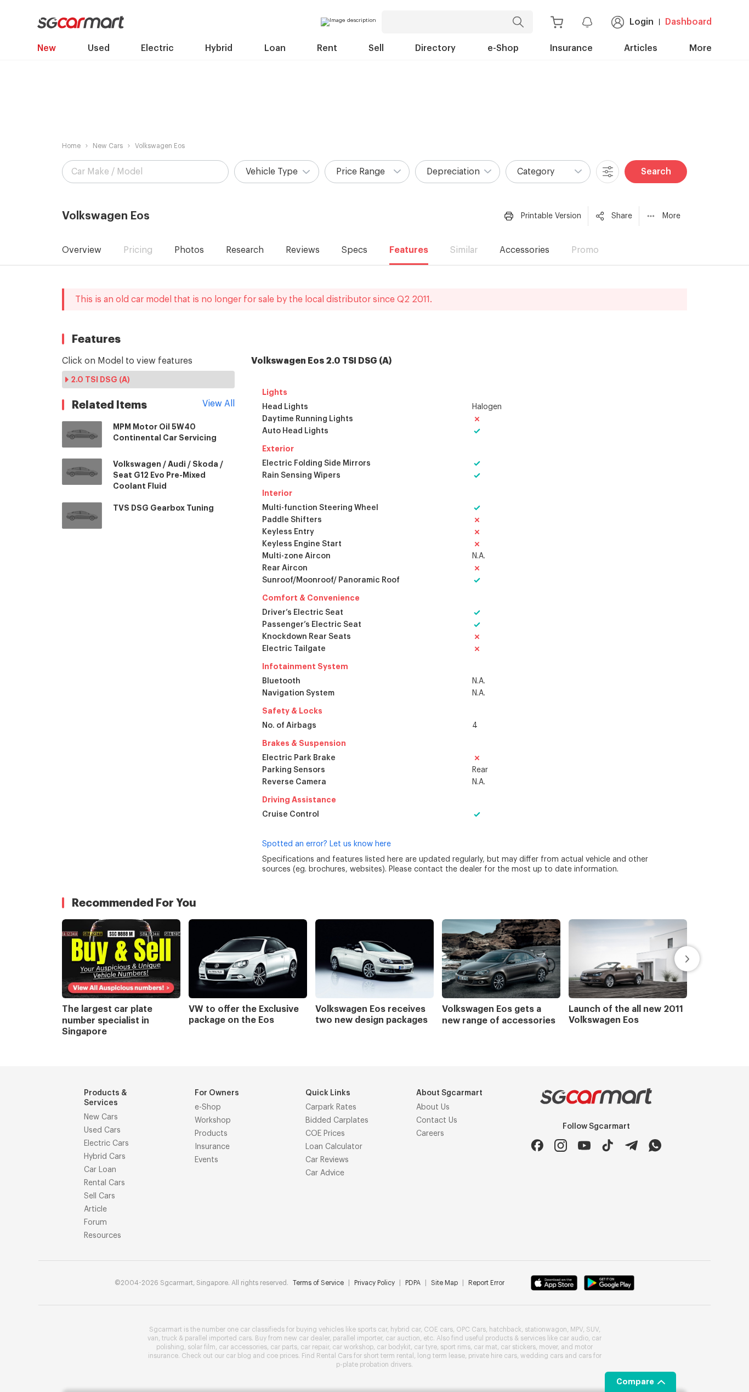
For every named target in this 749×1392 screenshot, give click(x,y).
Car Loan (100, 1170)
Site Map (444, 1283)
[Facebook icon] (537, 1145)
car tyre (425, 1347)
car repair (314, 1347)
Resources (102, 1236)
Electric (157, 48)
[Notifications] (587, 22)
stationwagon (546, 1329)
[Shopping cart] (557, 22)
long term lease (441, 1356)
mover (548, 1347)
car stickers (518, 1347)
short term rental (389, 1356)
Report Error (486, 1283)
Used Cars (102, 1130)
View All (218, 403)
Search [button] (656, 171)
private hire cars (492, 1356)
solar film (201, 1347)
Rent (327, 48)
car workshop (352, 1347)
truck (169, 1338)
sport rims (455, 1347)
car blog (238, 1356)
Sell (376, 48)
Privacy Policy (374, 1283)
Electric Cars (106, 1143)
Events (206, 1160)
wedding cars (541, 1356)
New (46, 48)
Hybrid (218, 48)
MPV (576, 1329)
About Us (433, 1107)
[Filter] (607, 171)
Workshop (213, 1120)
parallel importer (357, 1338)
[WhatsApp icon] (655, 1145)
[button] (276, 171)
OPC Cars (471, 1329)
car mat (485, 1347)
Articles (640, 48)
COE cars (438, 1329)
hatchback (505, 1329)
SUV (592, 1329)
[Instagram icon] (560, 1145)
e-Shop (503, 48)
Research (245, 250)
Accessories (524, 250)
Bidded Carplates (336, 1120)
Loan (275, 48)
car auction (402, 1338)
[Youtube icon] (584, 1145)
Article (95, 1209)
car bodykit (394, 1347)
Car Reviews (327, 1160)
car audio (573, 1338)
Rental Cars (104, 1183)
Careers (430, 1134)
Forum (95, 1222)
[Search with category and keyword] (518, 21)
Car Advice (324, 1173)
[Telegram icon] (631, 1145)
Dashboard (688, 22)
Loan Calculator (333, 1147)
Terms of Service (318, 1283)
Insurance (571, 48)
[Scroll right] (674, 958)
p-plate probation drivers (373, 1364)
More (700, 48)
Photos (189, 250)
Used (99, 48)
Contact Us (436, 1120)
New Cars (108, 146)
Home (71, 146)
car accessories (243, 1347)
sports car (372, 1329)
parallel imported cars (218, 1338)
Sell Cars (99, 1196)
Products (211, 1134)
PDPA (413, 1283)
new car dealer (307, 1338)
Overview (81, 250)
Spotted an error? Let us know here (326, 844)
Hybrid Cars (105, 1157)
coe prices (282, 1356)
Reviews (303, 250)
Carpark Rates (330, 1107)
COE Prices (325, 1134)
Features (408, 250)
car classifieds (262, 1329)
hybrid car (405, 1329)
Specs (354, 250)
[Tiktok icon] (608, 1145)
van (152, 1338)
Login (641, 22)
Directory (435, 48)
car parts (283, 1347)
